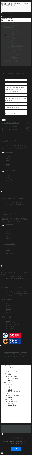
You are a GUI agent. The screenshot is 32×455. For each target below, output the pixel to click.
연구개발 (8, 158)
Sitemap (26, 198)
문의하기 (8, 175)
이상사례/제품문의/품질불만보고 (13, 324)
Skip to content (5, 1)
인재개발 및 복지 (16, 55)
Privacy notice (20, 198)
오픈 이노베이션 (16, 33)
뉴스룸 (13, 51)
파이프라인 (14, 35)
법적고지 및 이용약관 (11, 322)
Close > (5, 434)
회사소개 (14, 22)
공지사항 (8, 164)
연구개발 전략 (15, 31)
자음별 (13, 40)
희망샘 (13, 44)
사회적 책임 (8, 162)
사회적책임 (7, 388)
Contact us (4, 200)
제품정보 (8, 160)
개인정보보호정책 (10, 181)
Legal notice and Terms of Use (9, 198)
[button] (8, 18)
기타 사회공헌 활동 (17, 46)
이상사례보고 (9, 179)
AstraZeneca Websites (11, 141)
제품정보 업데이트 (17, 49)
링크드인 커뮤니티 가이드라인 (13, 328)
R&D (12, 29)
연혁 (12, 24)
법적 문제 (8, 177)
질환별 (13, 38)
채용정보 (14, 57)
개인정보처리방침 (10, 326)
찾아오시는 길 (15, 26)
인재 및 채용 (8, 399)
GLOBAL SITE (8, 27)
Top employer (15, 58)
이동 (16, 448)
